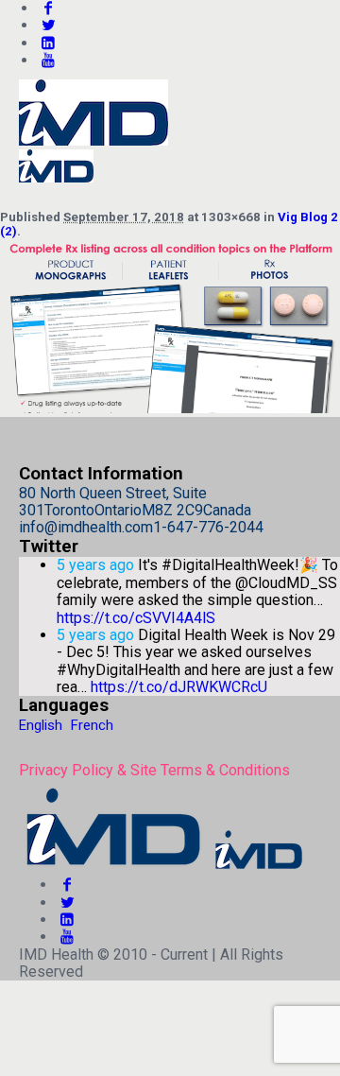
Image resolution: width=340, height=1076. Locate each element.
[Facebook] (67, 885)
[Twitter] (48, 25)
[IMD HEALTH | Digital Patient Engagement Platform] (162, 867)
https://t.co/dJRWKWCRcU (179, 687)
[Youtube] (48, 60)
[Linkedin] (48, 43)
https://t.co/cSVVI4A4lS (136, 618)
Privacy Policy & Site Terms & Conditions (154, 770)
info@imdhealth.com (86, 527)
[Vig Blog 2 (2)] (170, 408)
